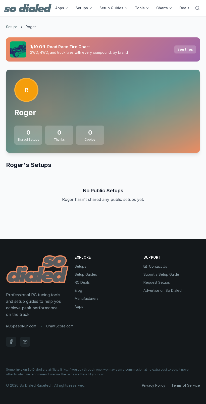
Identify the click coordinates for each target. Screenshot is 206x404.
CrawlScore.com (59, 326)
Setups (82, 8)
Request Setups (156, 282)
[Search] (197, 8)
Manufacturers (86, 298)
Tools (140, 8)
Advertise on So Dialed (162, 290)
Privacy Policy (153, 385)
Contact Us (158, 266)
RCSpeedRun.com (21, 326)
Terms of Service (185, 385)
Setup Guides (111, 8)
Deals (184, 8)
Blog (78, 290)
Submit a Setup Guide (161, 274)
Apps (59, 8)
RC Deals (82, 282)
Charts (162, 8)
